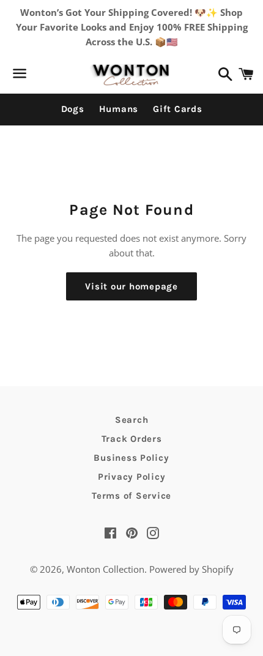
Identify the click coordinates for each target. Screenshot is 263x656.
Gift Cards (177, 108)
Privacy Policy (132, 476)
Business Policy (131, 457)
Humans (119, 108)
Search (132, 419)
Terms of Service (131, 495)
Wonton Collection (105, 569)
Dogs (72, 108)
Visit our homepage (131, 286)
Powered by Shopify (191, 569)
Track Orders (132, 438)
